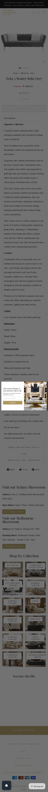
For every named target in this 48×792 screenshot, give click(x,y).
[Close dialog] (45, 383)
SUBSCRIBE (12, 402)
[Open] (6, 785)
